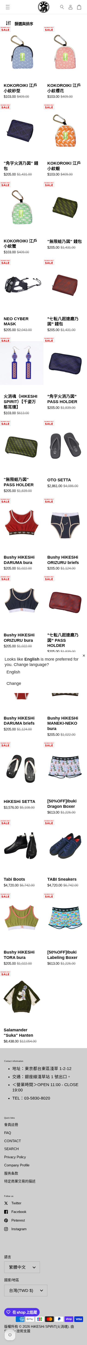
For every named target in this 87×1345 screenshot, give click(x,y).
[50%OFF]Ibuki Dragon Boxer (65, 780)
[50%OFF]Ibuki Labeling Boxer (65, 931)
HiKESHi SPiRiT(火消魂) (50, 1326)
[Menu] (8, 7)
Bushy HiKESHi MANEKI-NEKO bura (65, 700)
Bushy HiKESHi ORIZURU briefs (65, 536)
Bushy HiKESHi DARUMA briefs (21, 700)
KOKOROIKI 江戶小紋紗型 (21, 65)
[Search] (62, 7)
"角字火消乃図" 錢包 (21, 142)
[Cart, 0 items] (79, 7)
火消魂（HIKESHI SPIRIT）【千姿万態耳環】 (21, 378)
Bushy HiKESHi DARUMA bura (21, 536)
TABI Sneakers (65, 856)
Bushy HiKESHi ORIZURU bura (21, 616)
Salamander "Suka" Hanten (21, 1009)
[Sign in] (70, 7)
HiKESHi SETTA (21, 780)
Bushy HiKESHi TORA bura (21, 931)
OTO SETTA (65, 459)
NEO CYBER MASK (21, 298)
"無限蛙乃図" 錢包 (65, 220)
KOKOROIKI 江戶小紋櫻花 (65, 65)
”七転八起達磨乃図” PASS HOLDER (65, 616)
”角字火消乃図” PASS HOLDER (65, 378)
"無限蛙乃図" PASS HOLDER (21, 459)
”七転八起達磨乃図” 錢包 (65, 298)
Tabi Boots (21, 856)
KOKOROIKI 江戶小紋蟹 (21, 220)
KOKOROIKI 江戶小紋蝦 (65, 142)
